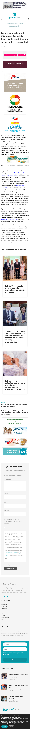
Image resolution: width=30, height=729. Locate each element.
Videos (3, 615)
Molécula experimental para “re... (18, 675)
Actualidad (3, 29)
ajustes (14, 724)
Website (6, 510)
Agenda (3, 613)
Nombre (6, 493)
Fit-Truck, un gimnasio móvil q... (18, 686)
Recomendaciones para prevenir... (16, 697)
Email (5, 502)
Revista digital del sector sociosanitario (14, 24)
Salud (3, 619)
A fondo (3, 611)
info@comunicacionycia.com (11, 552)
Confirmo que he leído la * (13, 653)
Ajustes (11, 726)
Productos (4, 606)
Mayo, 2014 (3, 46)
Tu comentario (8, 479)
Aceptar (4, 726)
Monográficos (5, 617)
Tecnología (4, 608)
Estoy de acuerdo (9, 527)
